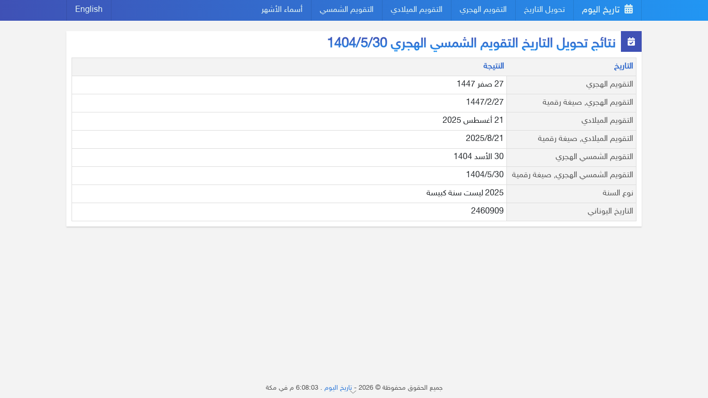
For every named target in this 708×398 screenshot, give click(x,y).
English (89, 10)
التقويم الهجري (483, 10)
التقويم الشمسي (347, 10)
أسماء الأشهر (282, 10)
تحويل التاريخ (544, 10)
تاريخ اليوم (602, 10)
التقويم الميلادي (417, 10)
